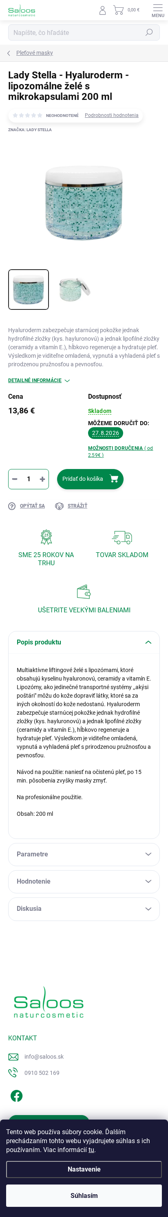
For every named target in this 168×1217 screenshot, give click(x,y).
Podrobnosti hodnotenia (112, 115)
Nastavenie (84, 1169)
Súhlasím (84, 1196)
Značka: (30, 130)
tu (91, 1150)
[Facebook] (15, 1094)
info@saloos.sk (44, 1056)
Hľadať (149, 32)
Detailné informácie (35, 380)
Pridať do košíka (82, 479)
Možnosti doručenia (120, 451)
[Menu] (158, 10)
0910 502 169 (42, 1073)
